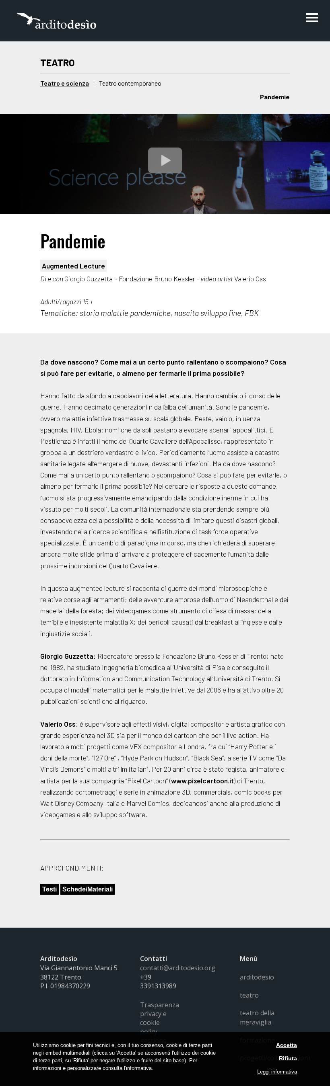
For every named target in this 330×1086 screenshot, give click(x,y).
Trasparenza (159, 1004)
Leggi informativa (277, 1072)
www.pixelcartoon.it (202, 780)
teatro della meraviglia (257, 1017)
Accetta (286, 1045)
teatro (249, 995)
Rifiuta (288, 1058)
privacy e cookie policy (153, 1022)
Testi (49, 889)
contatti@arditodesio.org (177, 967)
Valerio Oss (58, 723)
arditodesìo (257, 977)
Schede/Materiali (87, 889)
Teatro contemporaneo (130, 83)
